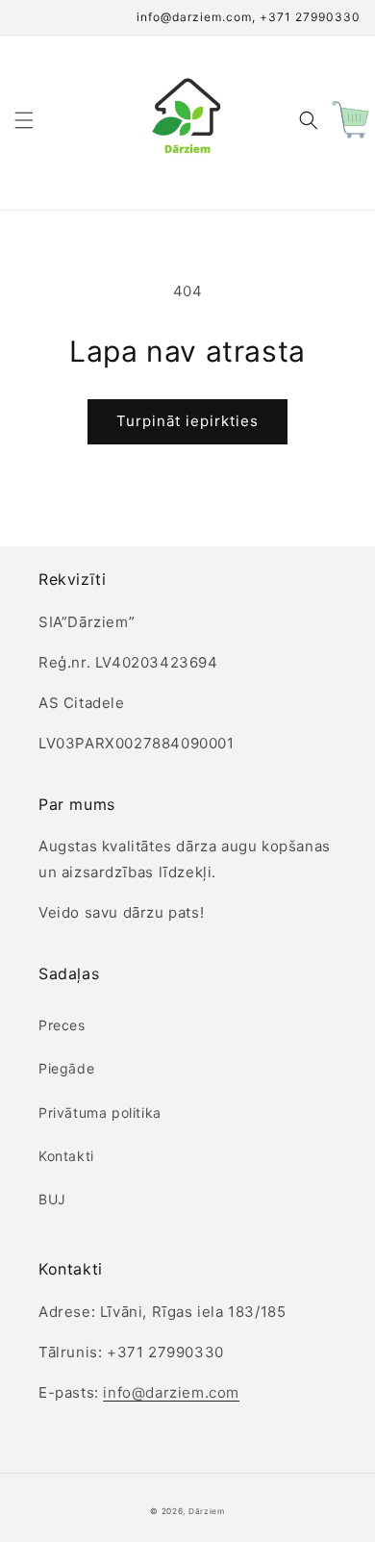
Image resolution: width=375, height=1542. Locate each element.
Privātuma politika (100, 1112)
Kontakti (66, 1156)
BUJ (52, 1199)
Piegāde (66, 1068)
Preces (62, 1025)
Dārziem (206, 1511)
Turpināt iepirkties (187, 421)
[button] (24, 120)
